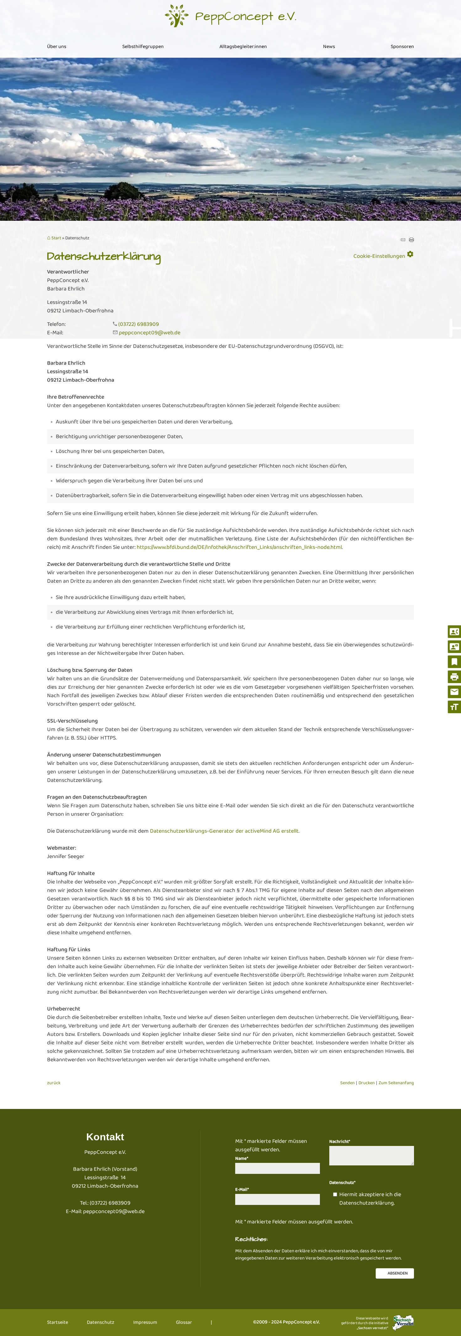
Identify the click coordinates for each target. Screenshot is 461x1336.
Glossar (184, 1322)
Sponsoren (402, 46)
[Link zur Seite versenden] (402, 240)
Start (56, 238)
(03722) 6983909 (138, 324)
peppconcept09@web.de (149, 332)
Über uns (56, 46)
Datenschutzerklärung (366, 1203)
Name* (241, 1158)
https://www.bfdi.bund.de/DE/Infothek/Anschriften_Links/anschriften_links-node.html (239, 547)
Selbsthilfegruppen (143, 46)
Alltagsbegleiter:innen (243, 46)
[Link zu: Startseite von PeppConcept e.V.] (230, 15)
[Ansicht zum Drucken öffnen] (411, 240)
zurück (54, 1083)
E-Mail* (242, 1189)
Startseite (57, 1322)
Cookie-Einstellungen (383, 255)
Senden (347, 1083)
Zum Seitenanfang (396, 1083)
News (329, 46)
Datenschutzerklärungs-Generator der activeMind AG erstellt (224, 831)
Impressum (145, 1322)
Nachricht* (339, 1141)
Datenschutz (100, 1322)
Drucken (366, 1083)
